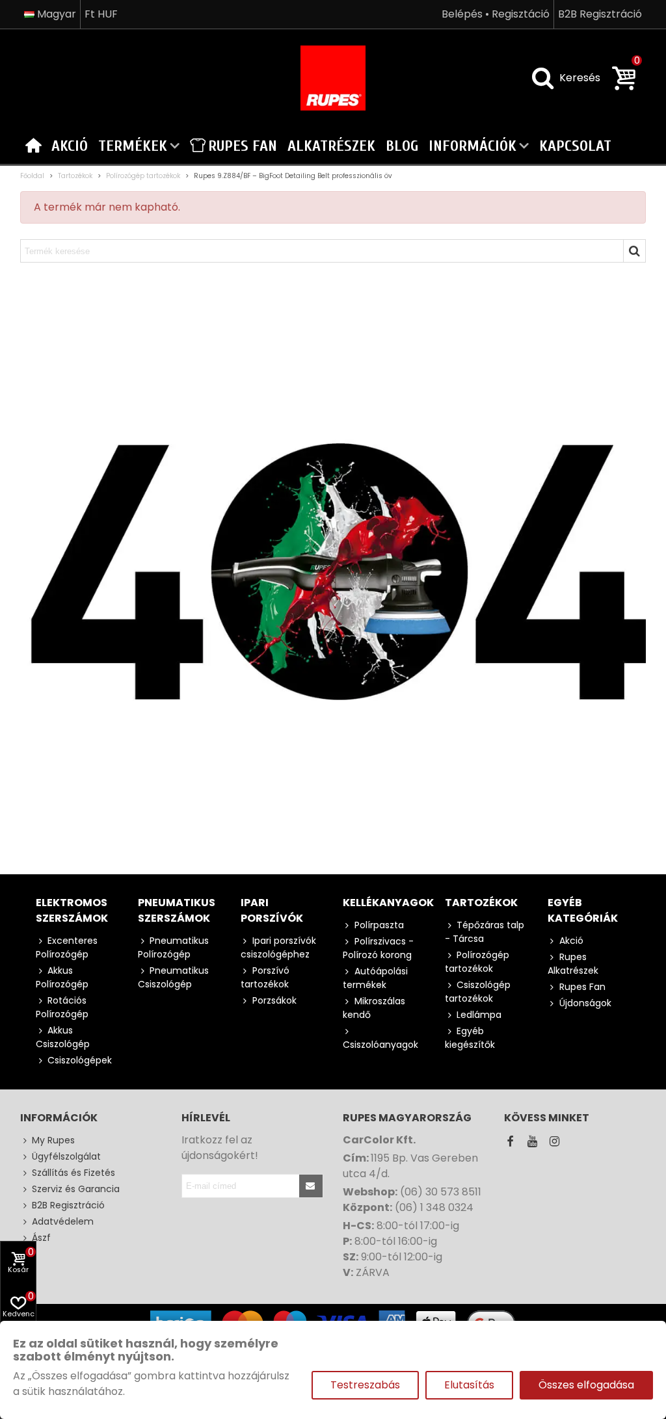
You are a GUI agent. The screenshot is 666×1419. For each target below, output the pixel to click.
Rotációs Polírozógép (62, 1007)
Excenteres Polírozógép (67, 947)
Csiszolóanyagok (380, 1044)
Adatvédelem (63, 1221)
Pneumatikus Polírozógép (173, 947)
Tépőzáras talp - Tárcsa (484, 931)
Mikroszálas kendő (374, 1008)
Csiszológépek (79, 1060)
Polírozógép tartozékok (477, 961)
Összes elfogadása (586, 1384)
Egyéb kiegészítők (470, 1037)
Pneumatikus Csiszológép (173, 977)
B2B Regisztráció (68, 1205)
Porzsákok (274, 1000)
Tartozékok (481, 902)
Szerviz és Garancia (76, 1188)
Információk (472, 146)
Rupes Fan (242, 146)
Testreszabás (365, 1384)
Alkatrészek (331, 146)
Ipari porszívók (272, 910)
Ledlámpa (479, 1014)
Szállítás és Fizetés (73, 1172)
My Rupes (53, 1140)
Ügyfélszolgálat (66, 1156)
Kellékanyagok (388, 902)
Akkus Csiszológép (63, 1037)
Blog (402, 146)
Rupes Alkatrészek (573, 963)
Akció (69, 146)
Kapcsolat (575, 146)
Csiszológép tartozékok (478, 991)
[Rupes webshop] (333, 78)
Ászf (41, 1237)
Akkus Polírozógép (62, 977)
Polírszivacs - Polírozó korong (378, 948)
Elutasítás (469, 1384)
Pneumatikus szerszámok (176, 910)
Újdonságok (585, 1002)
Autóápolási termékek (375, 978)
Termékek (132, 146)
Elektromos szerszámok (72, 910)
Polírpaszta (379, 924)
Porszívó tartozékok (265, 977)
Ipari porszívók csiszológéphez (278, 947)
